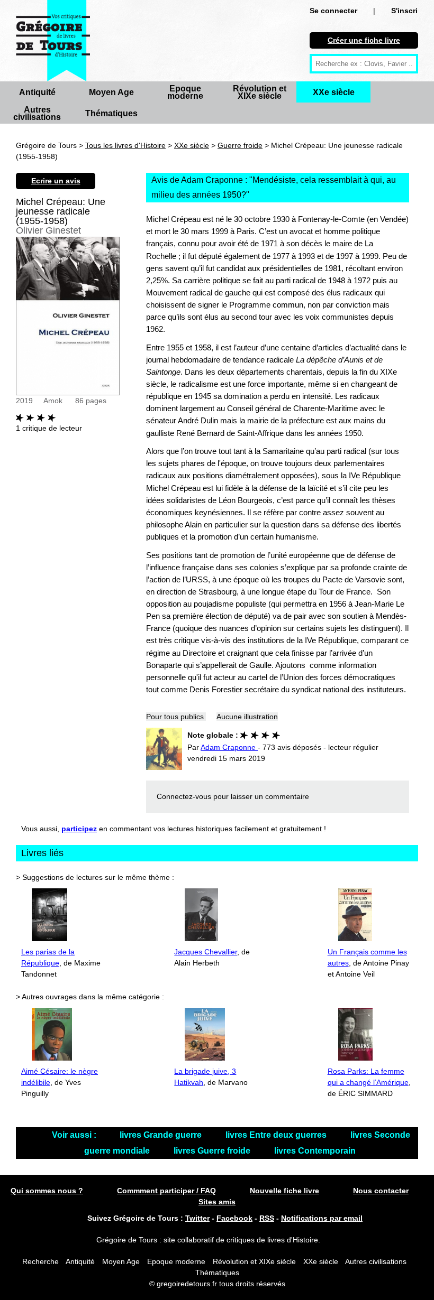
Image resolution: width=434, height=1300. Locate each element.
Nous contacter (381, 1190)
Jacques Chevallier (205, 952)
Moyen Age (111, 92)
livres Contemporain (315, 1150)
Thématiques (111, 113)
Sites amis (217, 1201)
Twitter (197, 1218)
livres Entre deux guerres (277, 1134)
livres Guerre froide (213, 1150)
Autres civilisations (37, 113)
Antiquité (37, 92)
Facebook (234, 1218)
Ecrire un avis (55, 181)
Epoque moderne (185, 92)
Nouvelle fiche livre (284, 1190)
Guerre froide (240, 145)
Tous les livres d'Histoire (125, 145)
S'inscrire (407, 10)
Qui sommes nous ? (47, 1190)
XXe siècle (334, 92)
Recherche (40, 1261)
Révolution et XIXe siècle (259, 92)
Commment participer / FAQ (166, 1190)
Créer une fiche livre (364, 40)
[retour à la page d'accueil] (53, 40)
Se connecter (333, 10)
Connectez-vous (184, 796)
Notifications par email (322, 1218)
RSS (266, 1218)
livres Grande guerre (162, 1134)
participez (79, 828)
